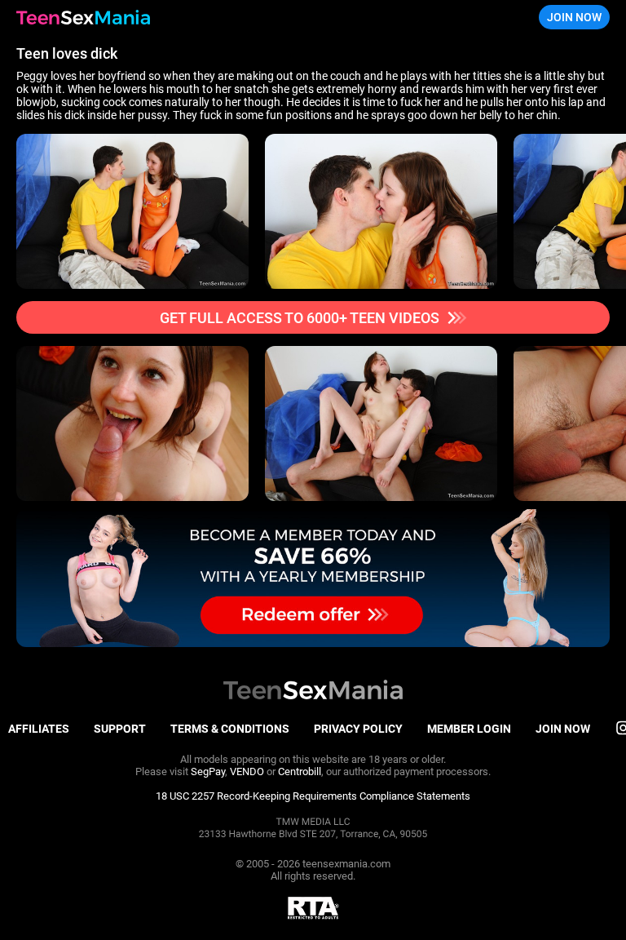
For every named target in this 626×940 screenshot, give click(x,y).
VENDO (247, 771)
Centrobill (299, 771)
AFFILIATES (38, 728)
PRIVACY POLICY (358, 728)
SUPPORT (120, 728)
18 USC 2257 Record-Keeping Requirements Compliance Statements (313, 796)
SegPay (208, 771)
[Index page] (83, 17)
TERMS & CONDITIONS (229, 728)
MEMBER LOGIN (469, 728)
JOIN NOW (574, 17)
